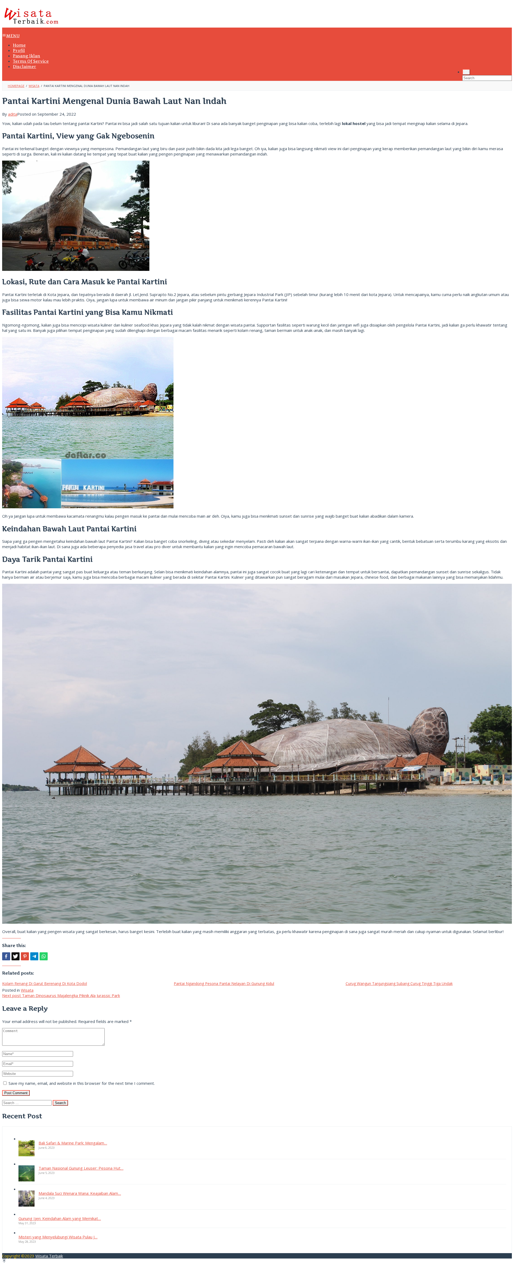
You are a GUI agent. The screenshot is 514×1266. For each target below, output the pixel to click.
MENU (13, 35)
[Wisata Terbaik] (31, 25)
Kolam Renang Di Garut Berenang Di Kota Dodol (44, 983)
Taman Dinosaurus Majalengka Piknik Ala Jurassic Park (61, 995)
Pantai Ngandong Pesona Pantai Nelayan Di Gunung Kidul (224, 983)
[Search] (466, 72)
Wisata (27, 990)
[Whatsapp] (44, 956)
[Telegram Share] (34, 956)
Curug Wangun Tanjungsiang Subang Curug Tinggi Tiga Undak (399, 983)
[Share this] (6, 956)
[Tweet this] (16, 956)
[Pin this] (25, 956)
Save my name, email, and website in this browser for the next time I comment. (82, 1083)
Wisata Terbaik (49, 1256)
